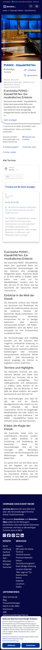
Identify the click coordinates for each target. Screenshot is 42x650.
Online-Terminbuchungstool (23, 1)
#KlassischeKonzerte (12, 87)
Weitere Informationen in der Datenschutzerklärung (12, 640)
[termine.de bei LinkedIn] (23, 536)
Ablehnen (11, 645)
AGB (5, 612)
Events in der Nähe (11, 606)
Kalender (20, 580)
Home (5, 10)
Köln (5, 558)
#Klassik (7, 80)
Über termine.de (10, 597)
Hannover (7, 567)
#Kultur (17, 84)
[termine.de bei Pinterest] (14, 536)
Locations (20, 583)
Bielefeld (6, 555)
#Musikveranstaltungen (13, 82)
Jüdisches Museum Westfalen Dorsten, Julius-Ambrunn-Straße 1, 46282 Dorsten (20, 210)
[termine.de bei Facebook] (9, 536)
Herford (6, 552)
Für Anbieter (7, 1)
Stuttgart (7, 564)
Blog (5, 600)
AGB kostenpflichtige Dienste (15, 615)
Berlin (5, 546)
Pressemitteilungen (11, 603)
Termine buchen (23, 554)
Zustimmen (30, 645)
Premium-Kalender (24, 557)
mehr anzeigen (21, 235)
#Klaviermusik (28, 82)
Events (19, 577)
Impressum (8, 609)
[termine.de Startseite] (10, 6)
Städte (19, 587)
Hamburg (7, 549)
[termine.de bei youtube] (18, 536)
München (7, 561)
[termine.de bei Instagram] (5, 536)
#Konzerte (15, 80)
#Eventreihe (8, 84)
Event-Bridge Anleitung (26, 566)
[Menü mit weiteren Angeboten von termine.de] (36, 6)
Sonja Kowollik (12, 202)
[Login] (30, 6)
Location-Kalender (24, 569)
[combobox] (13, 170)
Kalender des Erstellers (28, 138)
